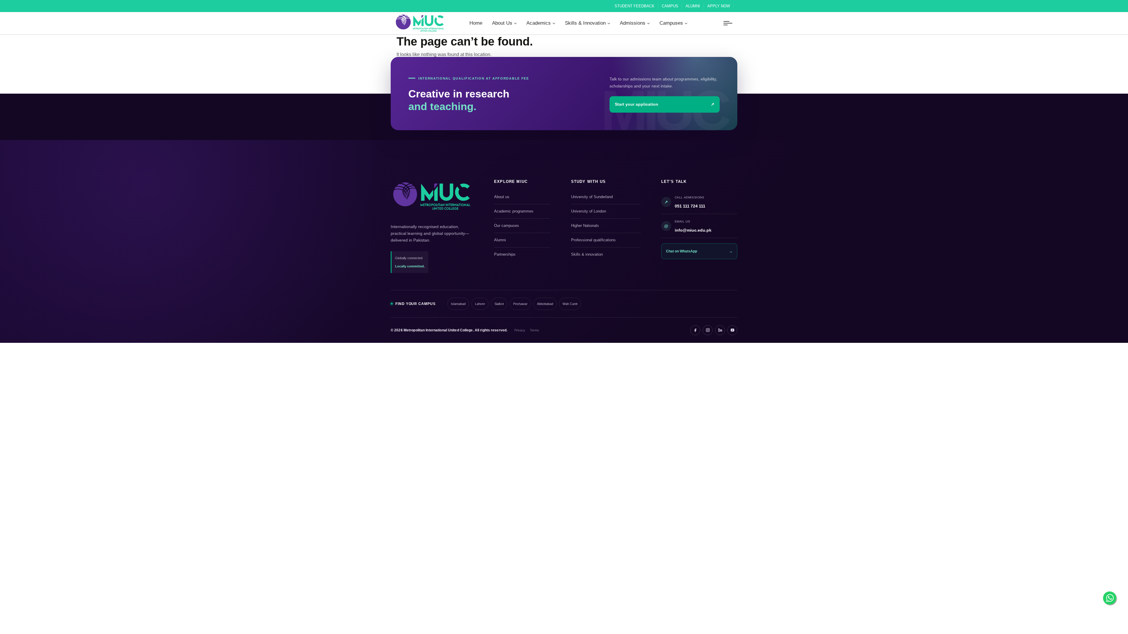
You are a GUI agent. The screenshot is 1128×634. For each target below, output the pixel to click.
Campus (670, 6)
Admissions (632, 23)
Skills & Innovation (585, 23)
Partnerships (521, 254)
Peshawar (520, 304)
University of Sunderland (605, 197)
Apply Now (718, 6)
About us (521, 197)
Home (475, 23)
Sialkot (499, 304)
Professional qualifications (605, 240)
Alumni (693, 6)
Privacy (519, 330)
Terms (534, 330)
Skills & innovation (605, 254)
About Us (502, 23)
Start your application (664, 104)
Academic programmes (521, 211)
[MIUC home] (432, 196)
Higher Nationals (605, 226)
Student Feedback (634, 6)
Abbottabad (545, 304)
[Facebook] (695, 330)
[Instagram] (708, 330)
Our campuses (521, 226)
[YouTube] (732, 330)
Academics (538, 23)
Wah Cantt (570, 304)
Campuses (671, 23)
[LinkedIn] (720, 330)
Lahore (480, 304)
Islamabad (458, 304)
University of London (605, 211)
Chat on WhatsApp (699, 251)
